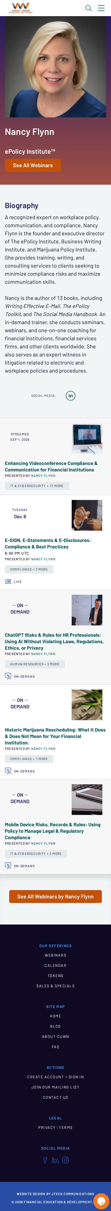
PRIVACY (47, 1127)
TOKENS (56, 976)
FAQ (56, 1047)
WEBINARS (55, 955)
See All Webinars (33, 165)
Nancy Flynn (43, 475)
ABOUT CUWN (55, 1037)
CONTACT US (55, 1097)
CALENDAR (55, 965)
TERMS (66, 1127)
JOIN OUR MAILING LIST (56, 1087)
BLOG (55, 1026)
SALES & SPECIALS (55, 986)
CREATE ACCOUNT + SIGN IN (55, 1077)
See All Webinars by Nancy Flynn (55, 896)
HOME (55, 1016)
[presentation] (87, 438)
